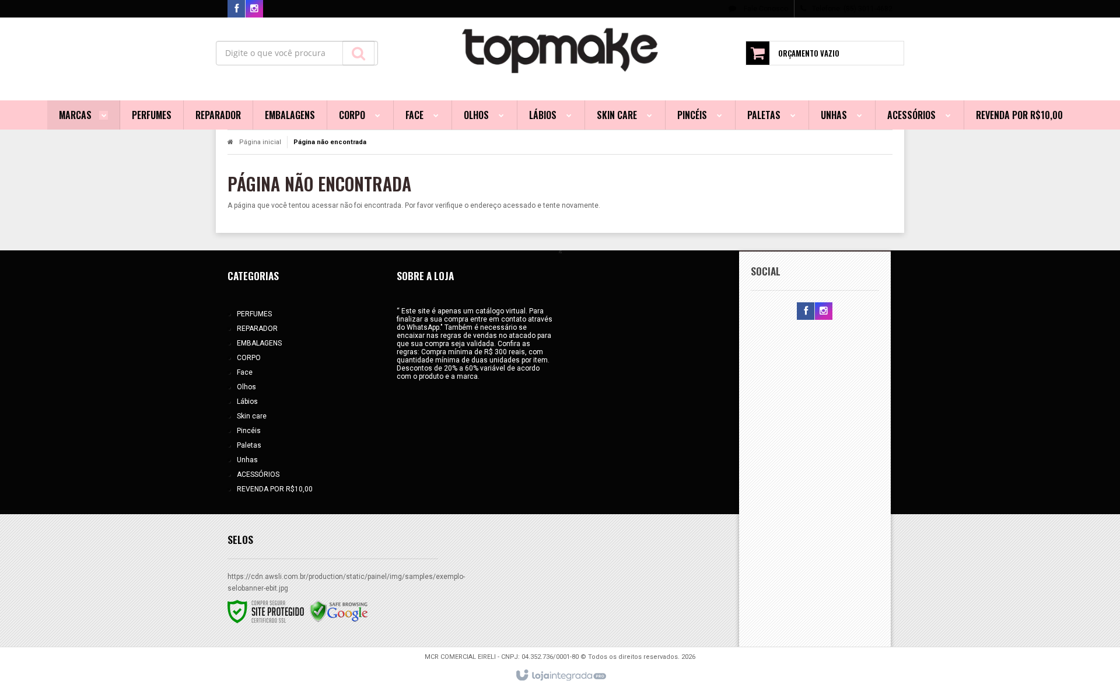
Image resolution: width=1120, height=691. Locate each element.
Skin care (252, 416)
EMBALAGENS (259, 343)
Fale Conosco (765, 9)
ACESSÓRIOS (258, 474)
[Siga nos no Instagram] (254, 9)
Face (245, 372)
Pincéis (249, 431)
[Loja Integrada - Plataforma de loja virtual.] (560, 676)
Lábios (247, 401)
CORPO (249, 358)
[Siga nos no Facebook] (236, 9)
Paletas (249, 445)
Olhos (246, 387)
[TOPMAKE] (560, 50)
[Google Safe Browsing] (339, 611)
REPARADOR (257, 328)
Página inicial (260, 142)
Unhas (247, 460)
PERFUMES (254, 314)
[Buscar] (358, 53)
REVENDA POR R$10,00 (275, 489)
